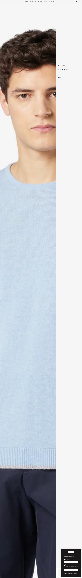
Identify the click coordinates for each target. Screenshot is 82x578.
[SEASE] (5, 1)
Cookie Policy (72, 573)
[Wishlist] (78, 1)
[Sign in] (76, 1)
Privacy (70, 573)
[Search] (72, 1)
